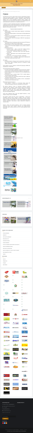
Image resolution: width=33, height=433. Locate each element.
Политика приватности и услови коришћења (12, 429)
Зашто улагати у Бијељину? (7, 236)
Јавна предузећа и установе (7, 252)
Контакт (25, 429)
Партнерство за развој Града (7, 248)
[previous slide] (28, 198)
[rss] (6, 423)
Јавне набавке (5, 264)
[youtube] (3, 423)
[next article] (29, 7)
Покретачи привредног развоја (8, 246)
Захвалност (21, 429)
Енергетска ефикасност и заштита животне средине (11, 250)
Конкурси (4, 262)
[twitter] (4, 423)
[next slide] (30, 198)
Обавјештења (3, 7)
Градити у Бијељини (6, 242)
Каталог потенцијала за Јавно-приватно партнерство (11, 244)
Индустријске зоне (6, 238)
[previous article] (30, 7)
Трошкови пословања (6, 240)
